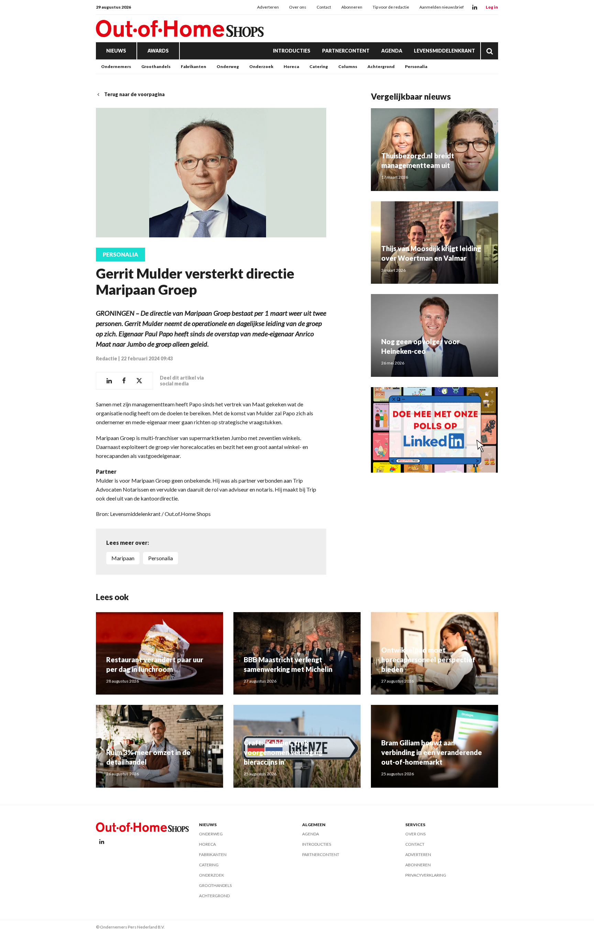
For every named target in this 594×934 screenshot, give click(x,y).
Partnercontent (346, 51)
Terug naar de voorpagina (134, 94)
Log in (492, 7)
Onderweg (228, 66)
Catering (318, 66)
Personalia (416, 66)
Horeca (291, 66)
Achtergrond (381, 66)
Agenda (391, 51)
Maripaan (122, 558)
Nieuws (116, 51)
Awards (158, 51)
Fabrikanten (193, 66)
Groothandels (155, 66)
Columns (347, 66)
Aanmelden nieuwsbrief (441, 7)
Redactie (106, 358)
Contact (324, 7)
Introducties (291, 51)
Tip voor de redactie (391, 7)
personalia (160, 558)
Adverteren (268, 7)
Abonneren (351, 7)
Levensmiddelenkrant (444, 51)
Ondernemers (116, 66)
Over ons (297, 7)
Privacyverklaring (425, 875)
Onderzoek (261, 66)
